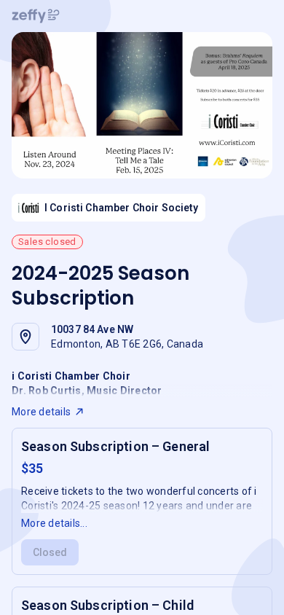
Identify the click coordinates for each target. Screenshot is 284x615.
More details (41, 412)
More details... (54, 523)
